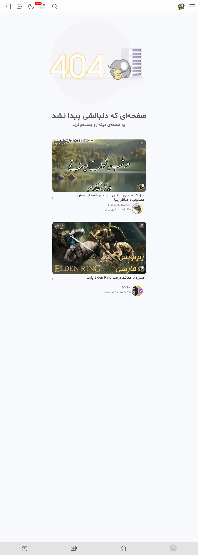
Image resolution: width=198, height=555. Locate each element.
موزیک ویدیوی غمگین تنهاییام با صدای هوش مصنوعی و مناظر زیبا (110, 197)
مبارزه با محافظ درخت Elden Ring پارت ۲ (114, 278)
